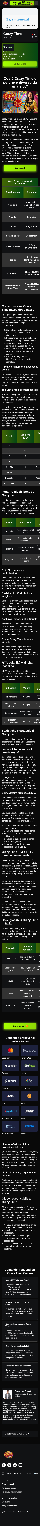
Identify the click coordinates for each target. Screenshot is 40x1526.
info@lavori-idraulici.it (10, 1506)
